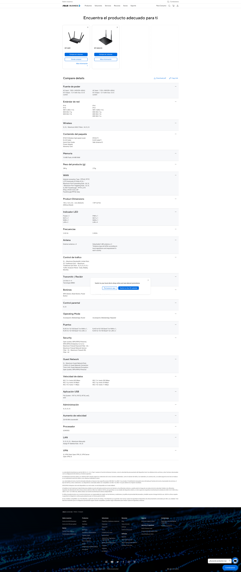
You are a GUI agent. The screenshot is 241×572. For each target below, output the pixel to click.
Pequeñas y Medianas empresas (110, 521)
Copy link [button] (175, 78)
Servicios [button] (108, 6)
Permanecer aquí (109, 288)
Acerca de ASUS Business (69, 521)
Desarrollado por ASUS (147, 534)
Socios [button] (125, 6)
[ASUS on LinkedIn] (106, 562)
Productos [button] (88, 6)
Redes (83, 544)
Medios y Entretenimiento (108, 542)
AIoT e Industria (86, 541)
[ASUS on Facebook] (123, 562)
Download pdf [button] (161, 78)
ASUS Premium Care (146, 528)
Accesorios (85, 549)
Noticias (124, 527)
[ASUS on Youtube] (112, 562)
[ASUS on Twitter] (117, 562)
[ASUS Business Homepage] (71, 5)
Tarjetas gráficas (86, 538)
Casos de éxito (125, 524)
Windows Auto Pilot (127, 545)
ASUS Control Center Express (129, 542)
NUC (83, 527)
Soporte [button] (133, 6)
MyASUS (124, 537)
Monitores (84, 529)
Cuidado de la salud (107, 532)
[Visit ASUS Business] (67, 511)
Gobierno (104, 548)
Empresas (104, 524)
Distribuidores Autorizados (69, 534)
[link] (76, 59)
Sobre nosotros (67, 2)
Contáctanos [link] (174, 2)
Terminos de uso (100, 569)
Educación (104, 527)
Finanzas (104, 545)
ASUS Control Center (127, 539)
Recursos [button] (117, 6)
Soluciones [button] (98, 6)
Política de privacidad (112, 569)
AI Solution (105, 551)
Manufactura (105, 535)
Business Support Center (148, 521)
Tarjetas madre (86, 535)
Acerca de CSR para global (69, 524)
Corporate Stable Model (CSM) (149, 531)
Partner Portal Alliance (68, 531)
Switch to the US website (128, 288)
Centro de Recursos (127, 529)
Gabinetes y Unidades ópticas (90, 546)
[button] (169, 5)
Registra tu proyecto (166, 525)
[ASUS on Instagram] (128, 562)
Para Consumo (161, 6)
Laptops (84, 521)
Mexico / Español (174, 569)
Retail (103, 529)
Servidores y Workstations (89, 532)
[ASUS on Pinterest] (134, 562)
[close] (148, 280)
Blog (123, 521)
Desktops (84, 524)
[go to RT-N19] (76, 37)
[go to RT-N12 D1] (105, 37)
